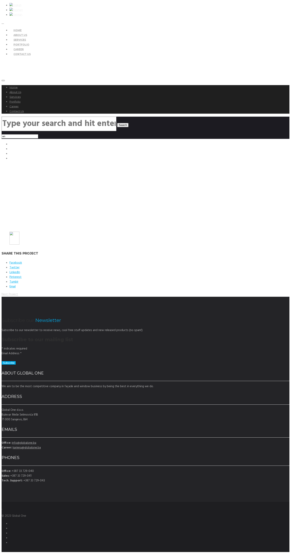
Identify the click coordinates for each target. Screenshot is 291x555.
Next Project (10, 294)
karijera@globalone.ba (27, 447)
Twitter (15, 267)
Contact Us (22, 54)
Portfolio (15, 101)
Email (13, 286)
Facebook (16, 262)
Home (14, 87)
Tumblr (14, 281)
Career (14, 106)
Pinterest (16, 277)
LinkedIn (15, 272)
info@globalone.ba (24, 443)
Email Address (12, 353)
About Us (15, 92)
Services (15, 96)
